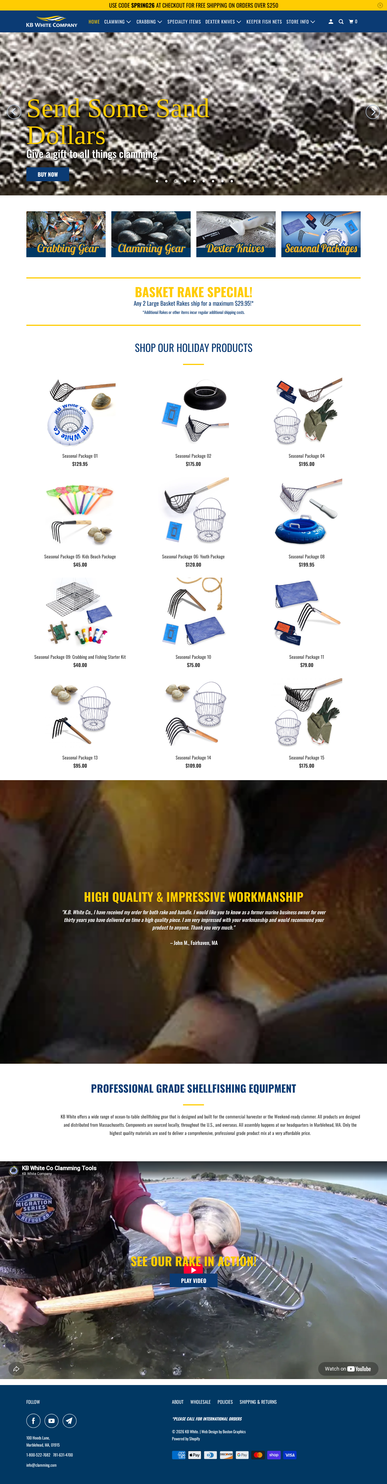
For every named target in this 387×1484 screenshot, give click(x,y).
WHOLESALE (200, 1401)
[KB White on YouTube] (52, 1421)
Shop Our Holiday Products (193, 347)
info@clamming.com (41, 1465)
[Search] (342, 21)
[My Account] (331, 21)
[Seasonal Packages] (321, 236)
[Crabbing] (66, 236)
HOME (94, 21)
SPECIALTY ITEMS (184, 21)
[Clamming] (151, 236)
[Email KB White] (71, 1421)
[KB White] (51, 21)
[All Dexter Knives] (236, 236)
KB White (191, 1431)
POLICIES (225, 1401)
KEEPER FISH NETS (264, 21)
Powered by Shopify (186, 1438)
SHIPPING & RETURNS (258, 1401)
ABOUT (178, 1401)
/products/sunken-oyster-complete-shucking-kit (193, 110)
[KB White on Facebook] (34, 1421)
